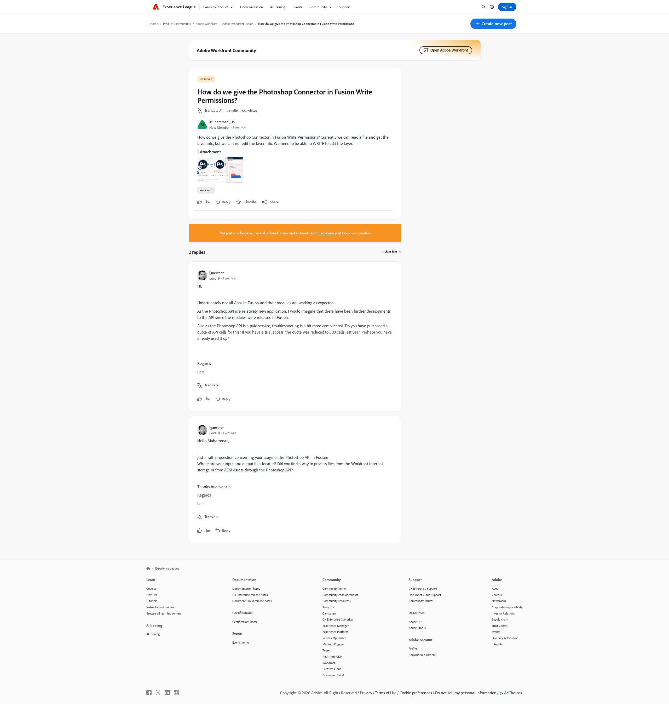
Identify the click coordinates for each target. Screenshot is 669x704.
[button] (493, 24)
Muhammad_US (222, 122)
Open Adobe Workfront (449, 50)
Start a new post (329, 233)
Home (154, 24)
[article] (294, 336)
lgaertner (216, 273)
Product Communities (177, 24)
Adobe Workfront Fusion (237, 24)
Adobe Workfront (206, 24)
